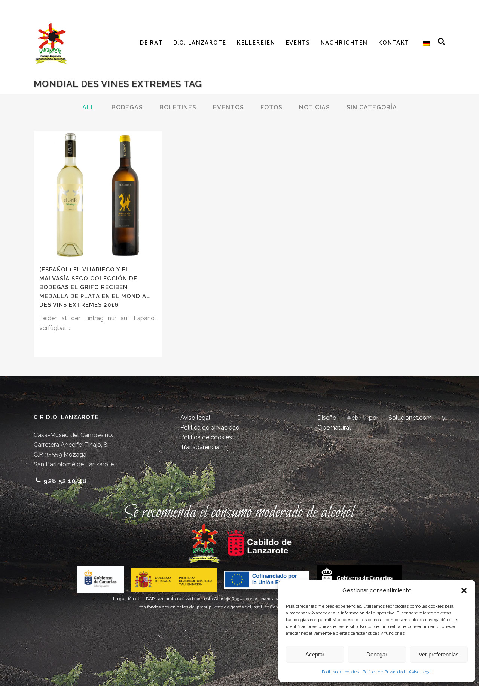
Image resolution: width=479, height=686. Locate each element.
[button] (464, 590)
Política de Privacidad (384, 671)
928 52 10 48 (65, 481)
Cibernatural (334, 427)
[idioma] (424, 43)
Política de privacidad (210, 427)
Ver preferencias (439, 654)
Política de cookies (340, 671)
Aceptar (314, 654)
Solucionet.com (410, 417)
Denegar (376, 654)
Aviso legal (195, 417)
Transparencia (199, 447)
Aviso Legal (420, 671)
